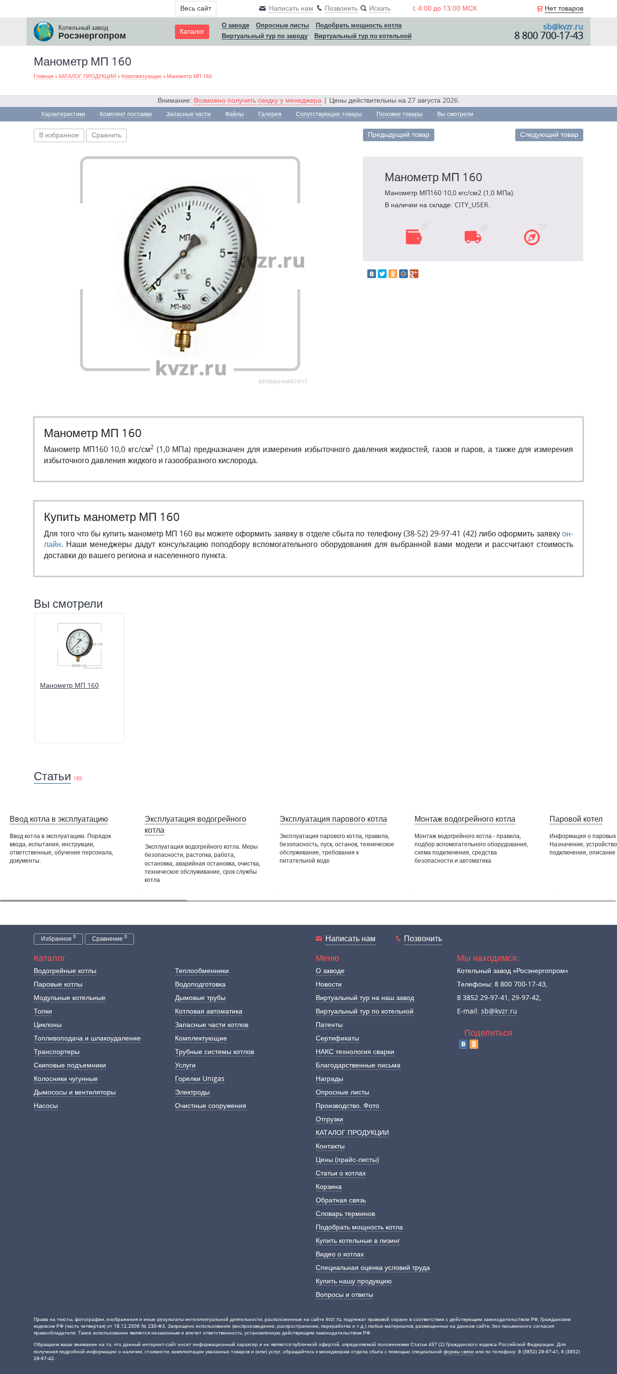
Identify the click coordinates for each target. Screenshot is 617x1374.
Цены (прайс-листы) (347, 1160)
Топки (43, 1011)
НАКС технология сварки (355, 1052)
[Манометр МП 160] (190, 267)
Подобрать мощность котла (359, 25)
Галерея (270, 114)
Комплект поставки (126, 114)
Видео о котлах (340, 1254)
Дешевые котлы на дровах (356, 836)
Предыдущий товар (398, 135)
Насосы (46, 1106)
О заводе (235, 25)
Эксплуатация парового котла (333, 819)
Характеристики (63, 114)
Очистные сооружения (210, 1106)
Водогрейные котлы (65, 971)
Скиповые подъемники (70, 1065)
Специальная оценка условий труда (373, 1268)
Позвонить (423, 938)
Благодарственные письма (358, 1065)
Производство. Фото (347, 1106)
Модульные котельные (70, 998)
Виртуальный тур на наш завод (365, 998)
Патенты (329, 1025)
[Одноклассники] (393, 273)
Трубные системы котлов (214, 1052)
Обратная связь (341, 1200)
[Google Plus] (414, 273)
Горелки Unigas (200, 1079)
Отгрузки (329, 1119)
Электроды (192, 1092)
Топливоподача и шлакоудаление (87, 1038)
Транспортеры (57, 1052)
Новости (329, 984)
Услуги (185, 1065)
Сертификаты (337, 1038)
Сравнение (109, 938)
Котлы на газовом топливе (572, 836)
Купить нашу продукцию (354, 1281)
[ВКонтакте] (371, 273)
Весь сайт (195, 8)
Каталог (192, 31)
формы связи (458, 1352)
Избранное (58, 938)
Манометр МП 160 (69, 685)
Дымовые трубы (200, 998)
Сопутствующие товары (329, 114)
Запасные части (188, 114)
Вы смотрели (455, 114)
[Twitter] (382, 273)
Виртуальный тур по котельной (363, 36)
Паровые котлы (58, 984)
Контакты (330, 1146)
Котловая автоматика (208, 1011)
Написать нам (350, 938)
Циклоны (48, 1025)
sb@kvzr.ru (563, 26)
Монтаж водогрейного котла (465, 819)
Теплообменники (202, 971)
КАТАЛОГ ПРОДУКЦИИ (352, 1133)
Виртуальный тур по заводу (265, 36)
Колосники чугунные (66, 1079)
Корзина (329, 1187)
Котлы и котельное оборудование (452, 841)
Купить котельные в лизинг (358, 1241)
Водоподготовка (200, 984)
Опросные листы (282, 25)
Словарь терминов (345, 1214)
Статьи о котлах (341, 1173)
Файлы (234, 114)
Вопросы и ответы (344, 1295)
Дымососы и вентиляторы (75, 1092)
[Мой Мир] (403, 273)
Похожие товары (399, 114)
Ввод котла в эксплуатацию (59, 819)
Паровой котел (576, 819)
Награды (329, 1079)
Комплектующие (201, 1038)
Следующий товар (549, 135)
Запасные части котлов (211, 1025)
